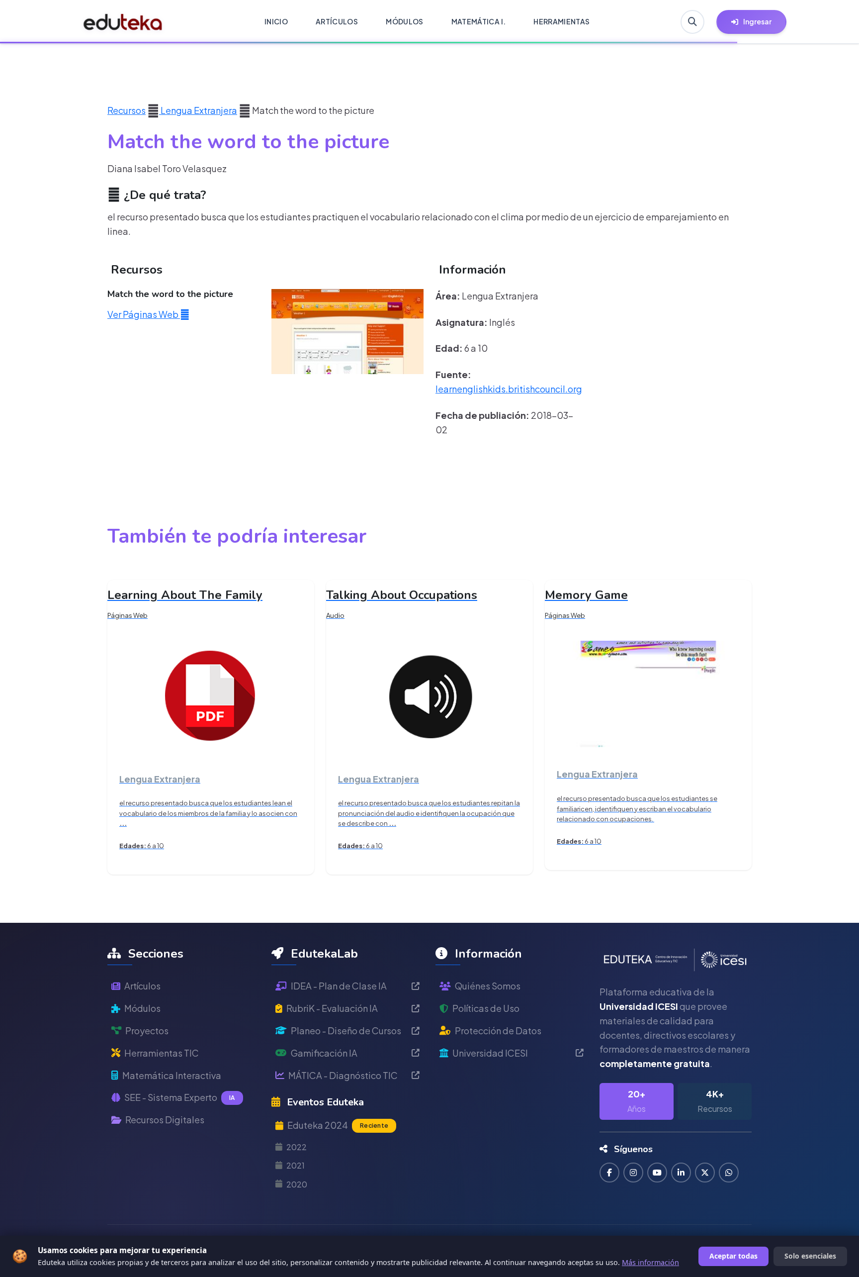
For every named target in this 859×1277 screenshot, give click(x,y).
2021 (295, 1165)
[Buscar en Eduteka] (692, 22)
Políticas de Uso (485, 1008)
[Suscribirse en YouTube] (657, 1172)
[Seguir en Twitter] (705, 1172)
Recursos (126, 110)
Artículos (142, 985)
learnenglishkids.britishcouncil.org (508, 388)
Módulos (142, 1008)
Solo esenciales (810, 1256)
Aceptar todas (733, 1256)
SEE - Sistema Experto (179, 1097)
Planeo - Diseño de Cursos (346, 1030)
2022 (296, 1147)
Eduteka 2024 (337, 1125)
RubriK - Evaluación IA (332, 1008)
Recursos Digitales (164, 1119)
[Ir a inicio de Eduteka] (123, 21)
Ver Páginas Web (143, 314)
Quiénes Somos (487, 985)
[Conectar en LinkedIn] (681, 1172)
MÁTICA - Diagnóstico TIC (343, 1075)
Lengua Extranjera (198, 110)
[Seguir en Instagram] (633, 1172)
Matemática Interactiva (171, 1075)
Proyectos (147, 1030)
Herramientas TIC (161, 1053)
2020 (296, 1184)
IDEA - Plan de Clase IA (339, 985)
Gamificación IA (324, 1053)
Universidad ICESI (490, 1053)
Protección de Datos (498, 1030)
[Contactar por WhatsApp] (729, 1172)
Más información (650, 1262)
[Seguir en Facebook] (609, 1172)
